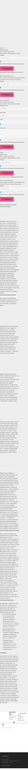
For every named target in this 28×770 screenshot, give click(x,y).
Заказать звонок (21, 720)
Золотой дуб (12, 713)
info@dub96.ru (5, 756)
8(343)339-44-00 (22, 714)
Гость (11, 727)
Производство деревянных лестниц (12, 717)
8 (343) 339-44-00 (6, 765)
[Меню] (14, 722)
